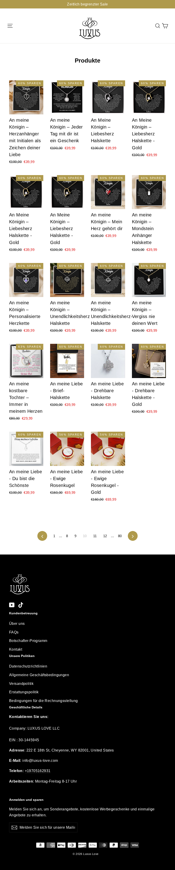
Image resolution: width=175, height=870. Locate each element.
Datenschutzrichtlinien (28, 666)
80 (120, 536)
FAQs (14, 632)
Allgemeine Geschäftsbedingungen (39, 675)
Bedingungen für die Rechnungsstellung (43, 701)
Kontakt (15, 649)
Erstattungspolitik (24, 692)
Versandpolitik (21, 684)
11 (95, 536)
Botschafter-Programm (28, 641)
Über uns (17, 624)
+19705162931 (38, 771)
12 (105, 536)
